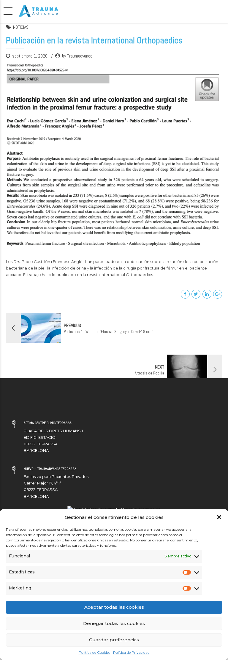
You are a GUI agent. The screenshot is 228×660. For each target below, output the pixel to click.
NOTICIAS (20, 27)
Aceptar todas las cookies (114, 607)
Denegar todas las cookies (114, 623)
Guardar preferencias (114, 640)
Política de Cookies (94, 652)
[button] (219, 517)
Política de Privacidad (131, 652)
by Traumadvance (77, 56)
